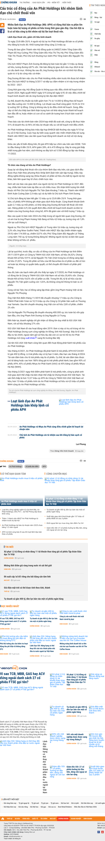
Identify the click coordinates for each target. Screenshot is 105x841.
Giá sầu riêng (23, 807)
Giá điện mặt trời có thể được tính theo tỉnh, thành (27, 587)
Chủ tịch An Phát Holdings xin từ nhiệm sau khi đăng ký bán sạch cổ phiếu (50, 436)
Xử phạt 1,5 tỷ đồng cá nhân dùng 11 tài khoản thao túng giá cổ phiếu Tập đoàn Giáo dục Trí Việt (66, 501)
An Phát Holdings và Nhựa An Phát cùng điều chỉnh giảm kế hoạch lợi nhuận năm (51, 428)
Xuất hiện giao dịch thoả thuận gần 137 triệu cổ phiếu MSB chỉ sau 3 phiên (65, 517)
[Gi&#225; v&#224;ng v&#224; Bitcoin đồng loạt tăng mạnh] (96, 678)
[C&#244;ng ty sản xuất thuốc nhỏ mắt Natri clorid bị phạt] (74, 612)
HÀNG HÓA (26, 819)
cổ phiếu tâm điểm (32, 466)
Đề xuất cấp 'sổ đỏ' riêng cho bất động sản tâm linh (27, 576)
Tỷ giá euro (55, 803)
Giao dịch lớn (38, 2)
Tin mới (9, 546)
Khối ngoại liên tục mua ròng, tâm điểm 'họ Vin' (65, 523)
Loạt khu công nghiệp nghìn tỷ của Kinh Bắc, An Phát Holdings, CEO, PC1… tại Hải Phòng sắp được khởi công (22, 512)
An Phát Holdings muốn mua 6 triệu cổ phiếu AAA (19, 502)
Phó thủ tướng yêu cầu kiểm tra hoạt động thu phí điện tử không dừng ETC (14, 646)
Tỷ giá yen (44, 803)
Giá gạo (43, 807)
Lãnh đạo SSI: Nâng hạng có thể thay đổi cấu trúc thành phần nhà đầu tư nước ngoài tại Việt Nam (42, 648)
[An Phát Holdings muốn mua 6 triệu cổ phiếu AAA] (21, 491)
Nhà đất (7, 580)
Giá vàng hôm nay (10, 803)
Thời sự (6, 591)
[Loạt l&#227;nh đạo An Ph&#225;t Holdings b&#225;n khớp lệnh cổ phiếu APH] (69, 410)
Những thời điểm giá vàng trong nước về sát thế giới (28, 565)
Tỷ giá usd (35, 803)
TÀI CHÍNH (43, 819)
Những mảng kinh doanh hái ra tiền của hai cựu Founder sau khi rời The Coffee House (73, 646)
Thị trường (24, 2)
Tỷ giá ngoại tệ (24, 803)
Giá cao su (52, 807)
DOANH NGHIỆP (76, 819)
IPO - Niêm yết (53, 2)
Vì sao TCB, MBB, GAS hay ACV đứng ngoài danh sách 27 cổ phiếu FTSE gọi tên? (13, 621)
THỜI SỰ (9, 819)
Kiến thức (66, 2)
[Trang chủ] (2, 25)
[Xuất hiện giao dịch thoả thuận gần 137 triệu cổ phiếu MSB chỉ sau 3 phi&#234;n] (96, 771)
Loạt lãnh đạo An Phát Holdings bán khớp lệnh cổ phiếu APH (30, 405)
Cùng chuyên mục (56, 473)
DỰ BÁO (17, 819)
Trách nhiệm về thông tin (12, 838)
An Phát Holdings (15, 466)
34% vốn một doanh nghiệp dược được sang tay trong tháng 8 (77, 737)
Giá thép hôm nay (10, 807)
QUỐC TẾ (35, 819)
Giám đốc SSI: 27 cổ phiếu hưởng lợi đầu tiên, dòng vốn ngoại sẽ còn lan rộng (67, 529)
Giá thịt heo (34, 807)
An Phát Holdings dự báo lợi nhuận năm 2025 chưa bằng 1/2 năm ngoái (22, 526)
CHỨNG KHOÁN (63, 819)
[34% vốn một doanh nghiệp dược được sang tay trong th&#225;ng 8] (57, 738)
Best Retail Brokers (65, 807)
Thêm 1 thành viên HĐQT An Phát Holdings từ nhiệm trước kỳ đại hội (20, 520)
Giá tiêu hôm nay (87, 803)
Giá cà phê (75, 803)
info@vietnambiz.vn (15, 836)
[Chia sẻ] (2, 31)
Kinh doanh (64, 624)
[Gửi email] (85, 19)
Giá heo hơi (65, 803)
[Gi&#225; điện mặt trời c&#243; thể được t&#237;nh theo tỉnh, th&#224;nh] (96, 711)
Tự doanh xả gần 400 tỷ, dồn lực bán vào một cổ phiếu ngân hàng (66, 511)
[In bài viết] (82, 19)
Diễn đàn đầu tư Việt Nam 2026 (85, 807)
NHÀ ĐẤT (53, 819)
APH (44, 466)
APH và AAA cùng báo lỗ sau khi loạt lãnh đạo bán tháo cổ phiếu (22, 533)
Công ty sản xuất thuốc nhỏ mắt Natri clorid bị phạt (72, 617)
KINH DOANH (88, 819)
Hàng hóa (7, 569)
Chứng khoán (9, 2)
